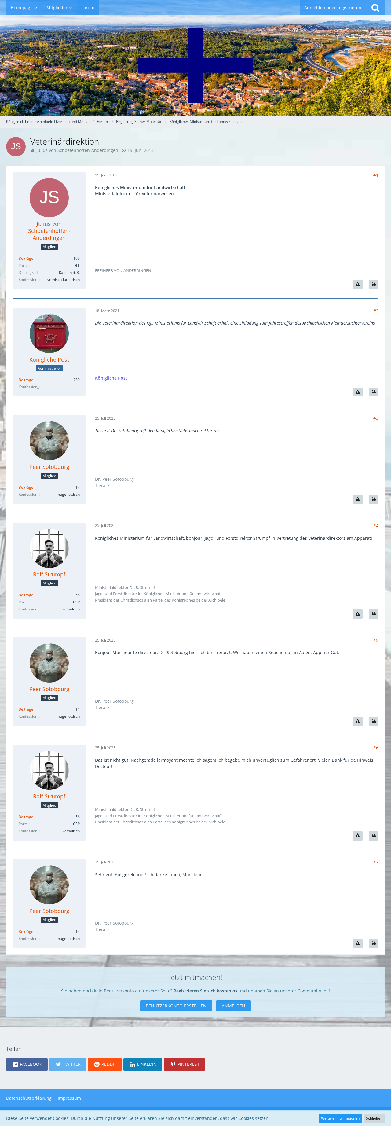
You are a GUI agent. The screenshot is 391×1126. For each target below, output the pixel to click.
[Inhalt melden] (358, 284)
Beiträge (26, 258)
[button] (27, 1064)
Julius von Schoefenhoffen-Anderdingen (77, 150)
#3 (375, 418)
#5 (375, 640)
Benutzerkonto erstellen (176, 1006)
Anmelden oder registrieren (332, 7)
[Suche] (375, 7)
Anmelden (233, 1006)
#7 (375, 862)
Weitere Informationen (340, 1118)
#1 (375, 175)
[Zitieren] (373, 284)
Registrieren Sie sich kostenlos (205, 991)
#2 (375, 311)
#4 (375, 525)
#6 (375, 747)
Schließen (374, 1118)
